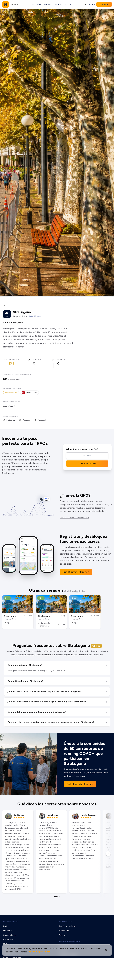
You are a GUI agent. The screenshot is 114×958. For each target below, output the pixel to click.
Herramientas (66, 922)
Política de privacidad (39, 951)
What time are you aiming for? (82, 449)
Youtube (26, 420)
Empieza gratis (104, 4)
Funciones (36, 4)
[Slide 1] (56, 896)
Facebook (42, 420)
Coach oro (8, 939)
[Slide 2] (59, 896)
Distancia (13, 360)
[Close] (106, 950)
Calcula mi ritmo (87, 463)
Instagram (10, 420)
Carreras (58, 4)
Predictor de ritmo (67, 926)
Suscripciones (9, 935)
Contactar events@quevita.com (74, 517)
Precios (47, 4)
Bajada (60, 360)
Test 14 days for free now (76, 572)
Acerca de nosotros (69, 941)
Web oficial (8, 406)
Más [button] (67, 4)
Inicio (5, 926)
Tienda (62, 935)
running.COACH (10, 922)
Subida (36, 360)
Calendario (64, 931)
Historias (7, 944)
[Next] (108, 853)
